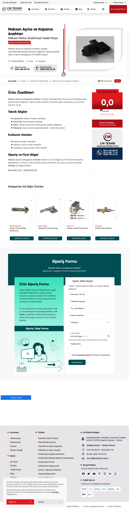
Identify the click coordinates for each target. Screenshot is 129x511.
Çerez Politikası (114, 506)
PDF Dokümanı (105, 81)
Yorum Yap (16, 397)
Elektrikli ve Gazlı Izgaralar (50, 446)
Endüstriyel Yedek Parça (39, 81)
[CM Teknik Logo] (11, 9)
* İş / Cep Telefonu (77, 308)
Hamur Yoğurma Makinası (49, 470)
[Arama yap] (101, 9)
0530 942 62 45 (42, 3)
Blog (12, 473)
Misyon (13, 446)
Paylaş (117, 81)
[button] (107, 124)
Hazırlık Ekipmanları (47, 474)
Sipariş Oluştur (22, 238)
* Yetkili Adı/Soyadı (77, 301)
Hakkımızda (15, 438)
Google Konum (93, 445)
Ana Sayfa (12, 81)
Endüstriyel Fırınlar (46, 462)
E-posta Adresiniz (77, 315)
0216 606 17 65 (26, 3)
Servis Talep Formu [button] (118, 9)
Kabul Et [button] (12, 502)
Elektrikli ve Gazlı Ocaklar (49, 450)
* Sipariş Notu (75, 344)
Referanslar (15, 442)
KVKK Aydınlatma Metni (94, 506)
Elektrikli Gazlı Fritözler (48, 438)
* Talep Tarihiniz (75, 333)
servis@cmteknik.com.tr (97, 458)
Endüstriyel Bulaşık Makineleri (51, 454)
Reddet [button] (41, 502)
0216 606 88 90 (11, 3)
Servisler (14, 462)
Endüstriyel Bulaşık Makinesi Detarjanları (56, 458)
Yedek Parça (15, 469)
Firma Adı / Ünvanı (77, 294)
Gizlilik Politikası (72, 506)
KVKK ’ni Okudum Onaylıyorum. (91, 355)
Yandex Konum (108, 445)
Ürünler (23, 81)
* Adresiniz (74, 322)
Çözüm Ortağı (16, 450)
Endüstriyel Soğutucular (48, 466)
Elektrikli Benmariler (47, 442)
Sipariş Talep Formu (37, 328)
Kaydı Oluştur (77, 362)
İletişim (13, 477)
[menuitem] (35, 9)
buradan (56, 492)
